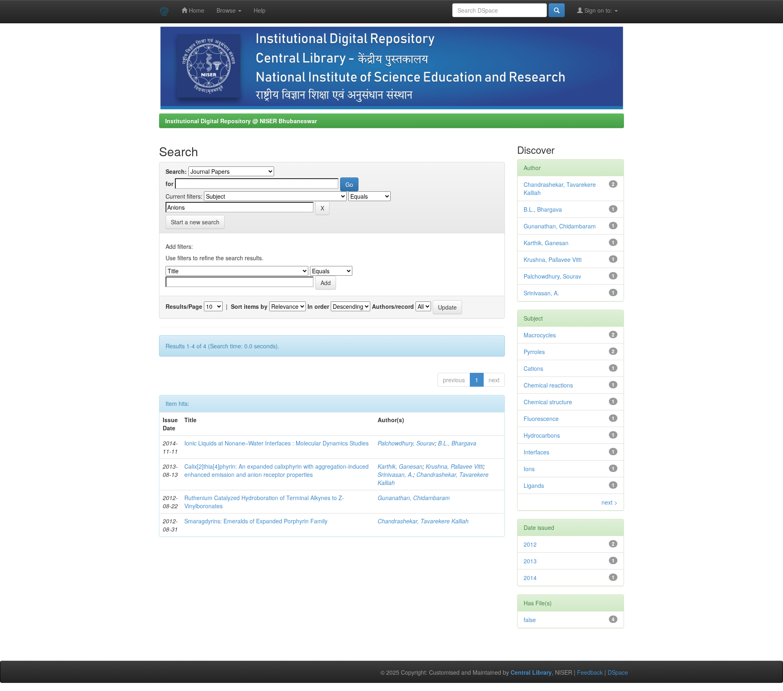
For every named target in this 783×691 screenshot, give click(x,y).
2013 (530, 561)
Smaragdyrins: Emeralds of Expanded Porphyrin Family (255, 521)
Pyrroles (534, 352)
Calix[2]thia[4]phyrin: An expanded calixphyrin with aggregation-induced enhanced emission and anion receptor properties (276, 470)
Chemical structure (548, 402)
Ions (529, 469)
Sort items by (249, 306)
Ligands (534, 485)
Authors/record (393, 306)
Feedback (590, 672)
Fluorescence (541, 418)
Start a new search (195, 222)
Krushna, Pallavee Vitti (454, 466)
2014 (530, 578)
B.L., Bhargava (457, 443)
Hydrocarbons (542, 435)
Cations (533, 368)
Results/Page (184, 306)
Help (259, 10)
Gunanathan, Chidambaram (414, 498)
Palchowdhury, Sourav (406, 443)
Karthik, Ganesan (400, 466)
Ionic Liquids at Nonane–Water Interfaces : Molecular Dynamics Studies (276, 443)
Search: (176, 171)
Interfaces (536, 452)
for (169, 183)
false (530, 620)
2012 (530, 544)
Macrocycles (540, 335)
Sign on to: (598, 10)
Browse (227, 10)
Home (195, 10)
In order (318, 306)
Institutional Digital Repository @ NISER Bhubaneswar (241, 121)
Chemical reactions (548, 385)
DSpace (618, 672)
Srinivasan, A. (395, 474)
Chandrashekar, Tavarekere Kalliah (423, 521)
